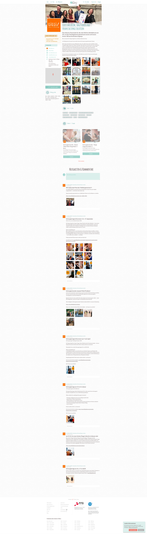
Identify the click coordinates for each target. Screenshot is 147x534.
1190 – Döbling (91, 522)
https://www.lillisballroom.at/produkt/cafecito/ (75, 445)
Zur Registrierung (54, 41)
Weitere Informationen (133, 527)
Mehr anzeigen (81, 161)
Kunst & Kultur (70, 108)
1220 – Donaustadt (91, 527)
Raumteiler (90, 507)
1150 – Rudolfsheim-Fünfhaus (78, 526)
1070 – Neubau (63, 522)
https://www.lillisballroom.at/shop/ (73, 304)
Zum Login (48, 41)
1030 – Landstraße (50, 526)
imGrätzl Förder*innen (73, 499)
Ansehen (71, 156)
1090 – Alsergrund (64, 526)
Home (48, 2)
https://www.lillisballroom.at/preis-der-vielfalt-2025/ (76, 195)
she (48, 507)
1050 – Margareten (50, 529)
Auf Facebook (63, 511)
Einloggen (99, 2)
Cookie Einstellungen (64, 506)
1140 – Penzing (77, 524)
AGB (61, 507)
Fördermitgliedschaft (50, 506)
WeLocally (80, 507)
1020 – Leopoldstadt (50, 524)
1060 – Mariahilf (64, 521)
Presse (48, 511)
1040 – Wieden (49, 527)
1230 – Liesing (90, 529)
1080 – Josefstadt (64, 524)
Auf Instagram (63, 509)
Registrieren (94, 2)
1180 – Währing (91, 521)
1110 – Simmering (64, 529)
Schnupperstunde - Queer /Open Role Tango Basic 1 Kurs (70, 146)
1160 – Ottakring (77, 527)
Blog (47, 512)
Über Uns (48, 509)
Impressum (63, 502)
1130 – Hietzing (77, 522)
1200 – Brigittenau (91, 524)
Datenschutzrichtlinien (65, 504)
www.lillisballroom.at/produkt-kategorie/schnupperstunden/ (85, 240)
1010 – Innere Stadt (50, 522)
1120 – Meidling (77, 521)
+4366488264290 (52, 57)
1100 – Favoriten (64, 527)
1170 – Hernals (77, 529)
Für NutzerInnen (86, 2)
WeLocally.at (49, 502)
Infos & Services (49, 504)
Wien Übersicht (49, 521)
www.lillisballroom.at (91, 473)
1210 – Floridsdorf (91, 526)
